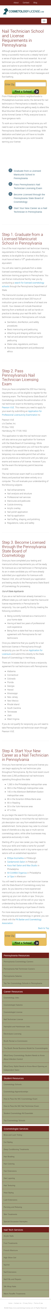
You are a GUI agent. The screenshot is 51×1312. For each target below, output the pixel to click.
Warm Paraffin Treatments (14, 1294)
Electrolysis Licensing (12, 1034)
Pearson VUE (8, 407)
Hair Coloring (9, 1164)
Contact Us (17, 1303)
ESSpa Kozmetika (15, 858)
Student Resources (14, 1078)
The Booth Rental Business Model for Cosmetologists (26, 1048)
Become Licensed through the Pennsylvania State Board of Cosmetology (29, 198)
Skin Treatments (10, 1214)
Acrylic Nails (9, 1236)
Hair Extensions (10, 1171)
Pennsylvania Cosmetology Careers (18, 962)
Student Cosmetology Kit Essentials (18, 1113)
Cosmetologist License (13, 1012)
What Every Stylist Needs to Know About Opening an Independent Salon (25, 1068)
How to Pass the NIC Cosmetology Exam (20, 1099)
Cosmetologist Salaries (13, 1005)
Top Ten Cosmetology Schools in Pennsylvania (23, 983)
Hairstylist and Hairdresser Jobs (17, 1026)
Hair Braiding (9, 1156)
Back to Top (43, 928)
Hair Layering (9, 1178)
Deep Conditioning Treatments (16, 1149)
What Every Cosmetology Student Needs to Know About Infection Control (24, 1057)
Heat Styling (9, 1193)
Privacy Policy (27, 1303)
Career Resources (13, 991)
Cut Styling (8, 1142)
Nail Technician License (13, 1019)
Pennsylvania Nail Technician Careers (19, 969)
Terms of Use (38, 1303)
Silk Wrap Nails (10, 1286)
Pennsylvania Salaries (13, 976)
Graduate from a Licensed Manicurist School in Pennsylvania (27, 175)
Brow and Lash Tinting (13, 1135)
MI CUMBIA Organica (17, 872)
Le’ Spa (10, 876)
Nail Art (7, 1265)
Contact (26, 2)
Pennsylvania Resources (17, 955)
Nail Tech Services (13, 1230)
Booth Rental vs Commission (15, 1041)
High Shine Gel (10, 1258)
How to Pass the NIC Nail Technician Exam (21, 1106)
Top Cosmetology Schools (14, 1120)
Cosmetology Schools (13, 1084)
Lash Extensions (10, 1200)
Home (10, 1303)
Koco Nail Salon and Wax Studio (22, 865)
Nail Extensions (10, 1272)
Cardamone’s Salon (16, 861)
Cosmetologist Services (16, 1129)
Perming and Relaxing (13, 1207)
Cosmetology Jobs (11, 998)
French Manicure (11, 1250)
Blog (35, 2)
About (16, 2)
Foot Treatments (10, 1243)
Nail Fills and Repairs (12, 1279)
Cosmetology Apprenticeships (16, 1092)
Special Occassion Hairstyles (15, 1221)
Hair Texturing (9, 1185)
